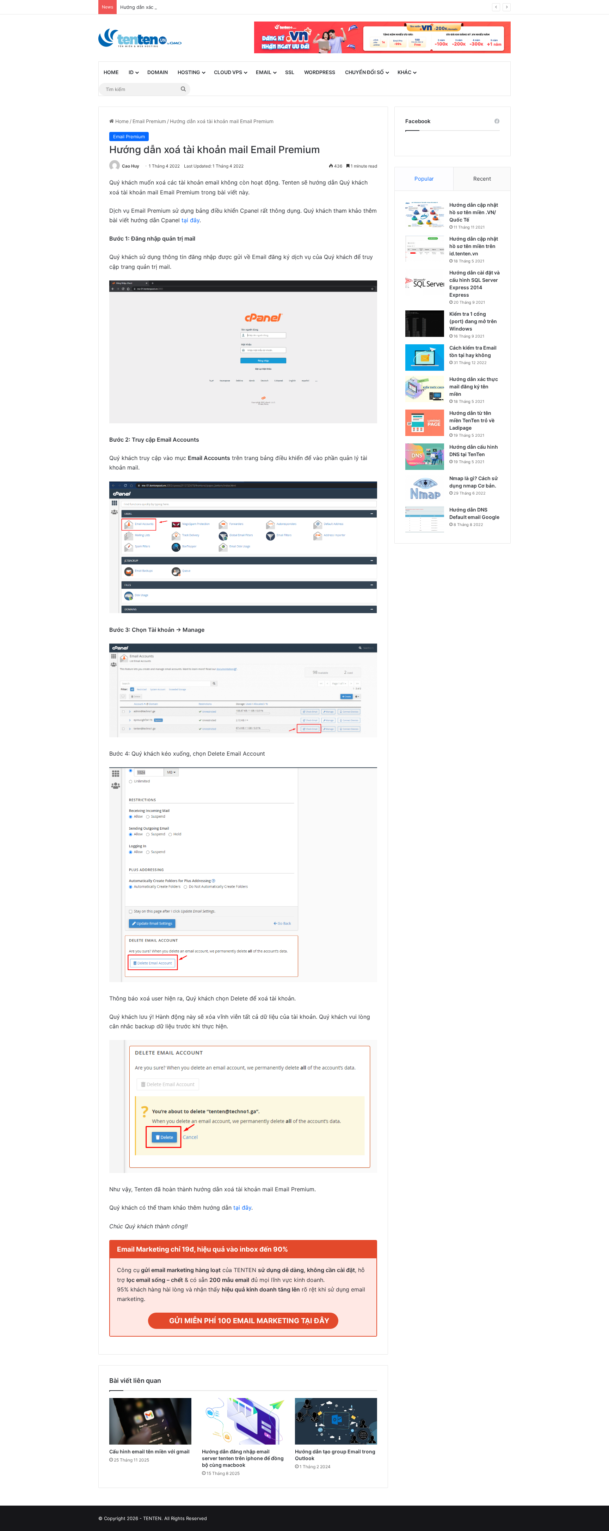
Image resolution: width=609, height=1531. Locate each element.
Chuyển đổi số (364, 72)
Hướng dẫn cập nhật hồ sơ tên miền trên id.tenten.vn (473, 246)
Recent (482, 178)
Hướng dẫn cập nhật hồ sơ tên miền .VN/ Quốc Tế (473, 212)
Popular (424, 178)
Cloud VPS (228, 72)
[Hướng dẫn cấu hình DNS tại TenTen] (424, 456)
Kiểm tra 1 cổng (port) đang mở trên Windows (473, 321)
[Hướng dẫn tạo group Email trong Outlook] (336, 1421)
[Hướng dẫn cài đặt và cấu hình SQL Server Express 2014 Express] (424, 282)
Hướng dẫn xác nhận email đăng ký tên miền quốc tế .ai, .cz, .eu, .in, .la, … (202, 7)
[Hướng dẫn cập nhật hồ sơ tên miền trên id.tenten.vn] (424, 248)
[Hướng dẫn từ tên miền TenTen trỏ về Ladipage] (424, 423)
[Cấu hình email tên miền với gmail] (150, 1421)
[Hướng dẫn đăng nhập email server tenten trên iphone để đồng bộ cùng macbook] (243, 1421)
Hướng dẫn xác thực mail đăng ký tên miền (473, 386)
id (131, 72)
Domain (157, 72)
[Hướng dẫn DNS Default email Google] (424, 519)
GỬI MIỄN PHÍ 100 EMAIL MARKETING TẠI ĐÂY (249, 1321)
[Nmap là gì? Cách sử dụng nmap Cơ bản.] (424, 488)
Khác (404, 72)
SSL (289, 72)
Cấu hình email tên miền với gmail (149, 1451)
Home (111, 72)
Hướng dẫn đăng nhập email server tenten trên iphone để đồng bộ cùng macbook (243, 1458)
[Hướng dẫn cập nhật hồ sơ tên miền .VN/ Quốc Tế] (424, 214)
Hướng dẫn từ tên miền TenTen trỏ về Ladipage (471, 420)
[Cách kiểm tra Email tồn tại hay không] (424, 357)
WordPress (319, 72)
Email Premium (149, 121)
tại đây (190, 220)
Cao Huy (130, 166)
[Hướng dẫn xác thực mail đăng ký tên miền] (424, 389)
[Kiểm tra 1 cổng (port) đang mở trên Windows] (424, 323)
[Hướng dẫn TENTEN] (140, 38)
